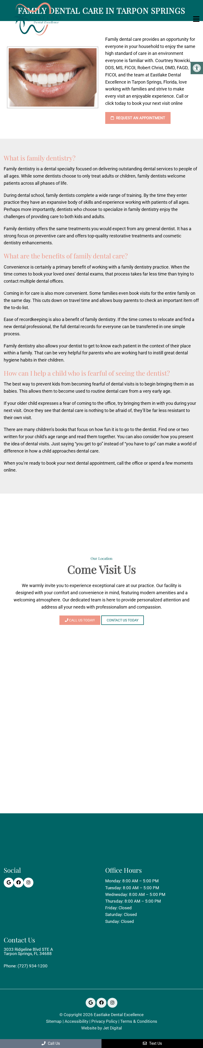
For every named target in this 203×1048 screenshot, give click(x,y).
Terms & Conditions (138, 1021)
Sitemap (54, 1021)
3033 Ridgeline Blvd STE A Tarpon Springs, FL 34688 (28, 951)
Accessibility (76, 1021)
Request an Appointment (140, 118)
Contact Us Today (122, 620)
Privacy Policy (104, 1021)
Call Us (53, 1043)
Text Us (155, 1043)
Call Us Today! (81, 620)
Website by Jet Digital (101, 1028)
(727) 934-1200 (33, 966)
